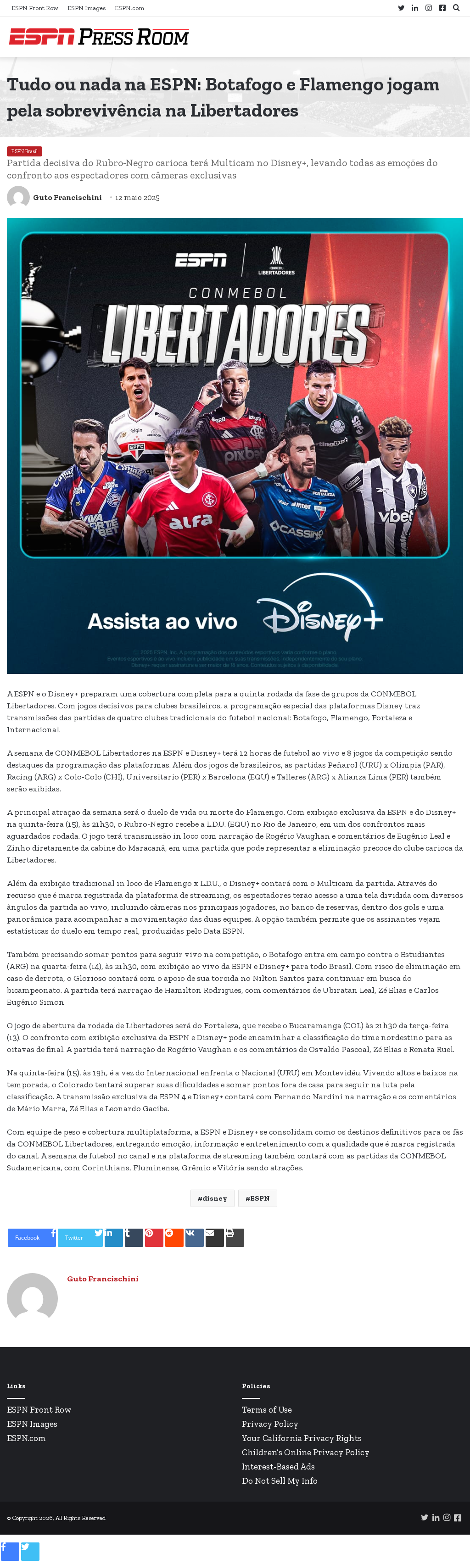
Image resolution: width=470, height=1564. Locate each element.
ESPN (260, 1198)
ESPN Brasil (24, 151)
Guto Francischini (67, 197)
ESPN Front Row (34, 8)
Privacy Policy (270, 1424)
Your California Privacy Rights (302, 1438)
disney (214, 1198)
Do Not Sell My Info (280, 1480)
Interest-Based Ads (278, 1466)
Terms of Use (267, 1409)
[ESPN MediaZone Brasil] (98, 37)
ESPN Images (86, 8)
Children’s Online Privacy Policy (305, 1452)
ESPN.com (129, 8)
